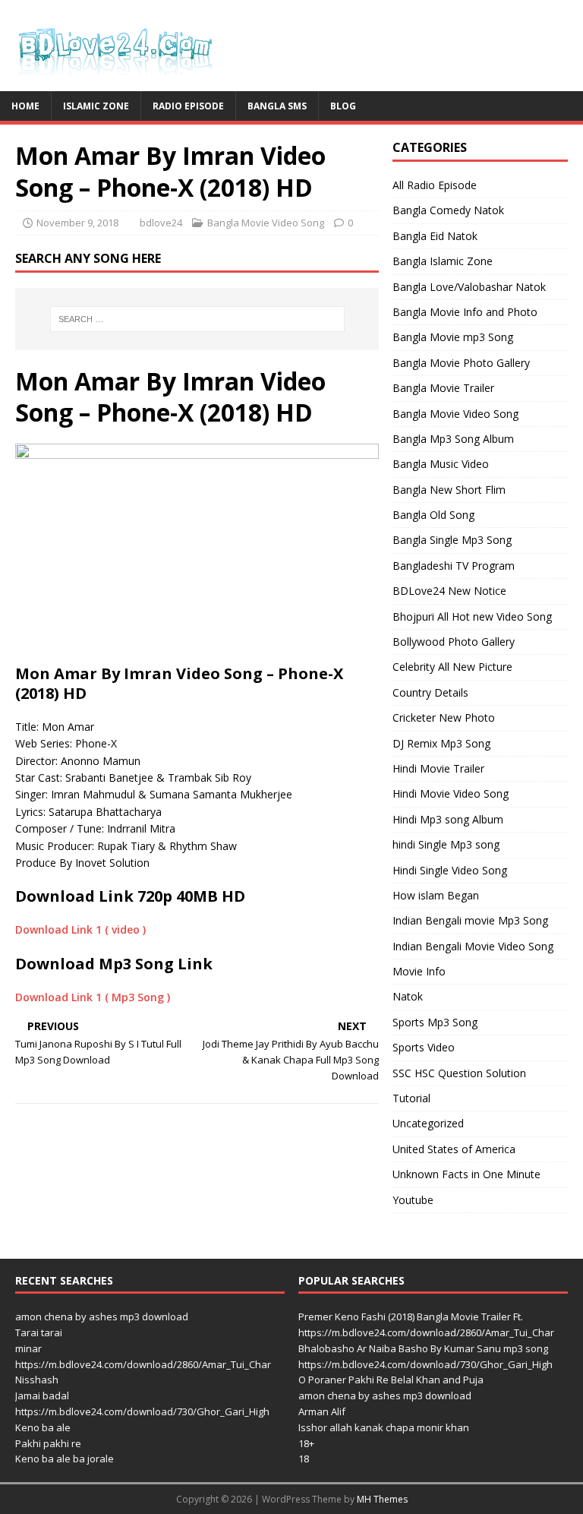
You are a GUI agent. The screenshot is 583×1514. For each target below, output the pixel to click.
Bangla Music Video (440, 464)
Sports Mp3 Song (434, 1022)
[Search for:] (197, 319)
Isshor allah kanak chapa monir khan (383, 1427)
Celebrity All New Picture (452, 666)
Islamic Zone (96, 106)
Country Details (430, 692)
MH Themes (382, 1499)
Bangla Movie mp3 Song (452, 337)
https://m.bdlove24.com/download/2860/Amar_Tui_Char (143, 1364)
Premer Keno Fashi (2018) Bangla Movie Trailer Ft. (410, 1316)
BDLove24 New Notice (449, 590)
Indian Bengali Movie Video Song (472, 946)
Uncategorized (428, 1123)
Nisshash (36, 1379)
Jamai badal (42, 1395)
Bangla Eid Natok (434, 236)
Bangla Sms (277, 106)
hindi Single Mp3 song (445, 844)
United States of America (453, 1149)
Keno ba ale (43, 1427)
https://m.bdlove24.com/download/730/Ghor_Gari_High (142, 1411)
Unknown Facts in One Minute (466, 1174)
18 (303, 1458)
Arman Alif (321, 1411)
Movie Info (419, 971)
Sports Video (423, 1047)
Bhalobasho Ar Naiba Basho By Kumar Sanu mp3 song (423, 1348)
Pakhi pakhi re (48, 1443)
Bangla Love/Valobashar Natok (469, 287)
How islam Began (435, 895)
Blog (343, 106)
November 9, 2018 (77, 222)
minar (28, 1348)
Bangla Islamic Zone (442, 261)
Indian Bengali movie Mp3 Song (470, 920)
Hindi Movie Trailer (438, 768)
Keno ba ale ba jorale (64, 1458)
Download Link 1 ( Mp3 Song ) (92, 997)
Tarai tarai (38, 1332)
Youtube (412, 1200)
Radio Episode (188, 106)
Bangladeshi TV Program (453, 565)
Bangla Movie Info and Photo (464, 312)
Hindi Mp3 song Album (447, 819)
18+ (306, 1443)
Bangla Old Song (433, 514)
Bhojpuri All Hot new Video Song (472, 616)
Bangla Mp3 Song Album (453, 438)
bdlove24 (161, 222)
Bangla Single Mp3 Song (452, 540)
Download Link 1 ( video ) (80, 929)
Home (25, 106)
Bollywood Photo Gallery (453, 641)
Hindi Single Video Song (449, 870)
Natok (407, 996)
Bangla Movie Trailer (443, 388)
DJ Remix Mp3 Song (441, 743)
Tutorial (411, 1098)
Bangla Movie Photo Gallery (461, 363)
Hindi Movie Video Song (450, 793)
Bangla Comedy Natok (448, 210)
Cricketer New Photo (443, 717)
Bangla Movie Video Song (265, 222)
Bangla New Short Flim (449, 489)
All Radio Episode (434, 185)
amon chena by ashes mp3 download (101, 1316)
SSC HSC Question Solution (459, 1073)
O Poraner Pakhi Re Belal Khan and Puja (391, 1379)
